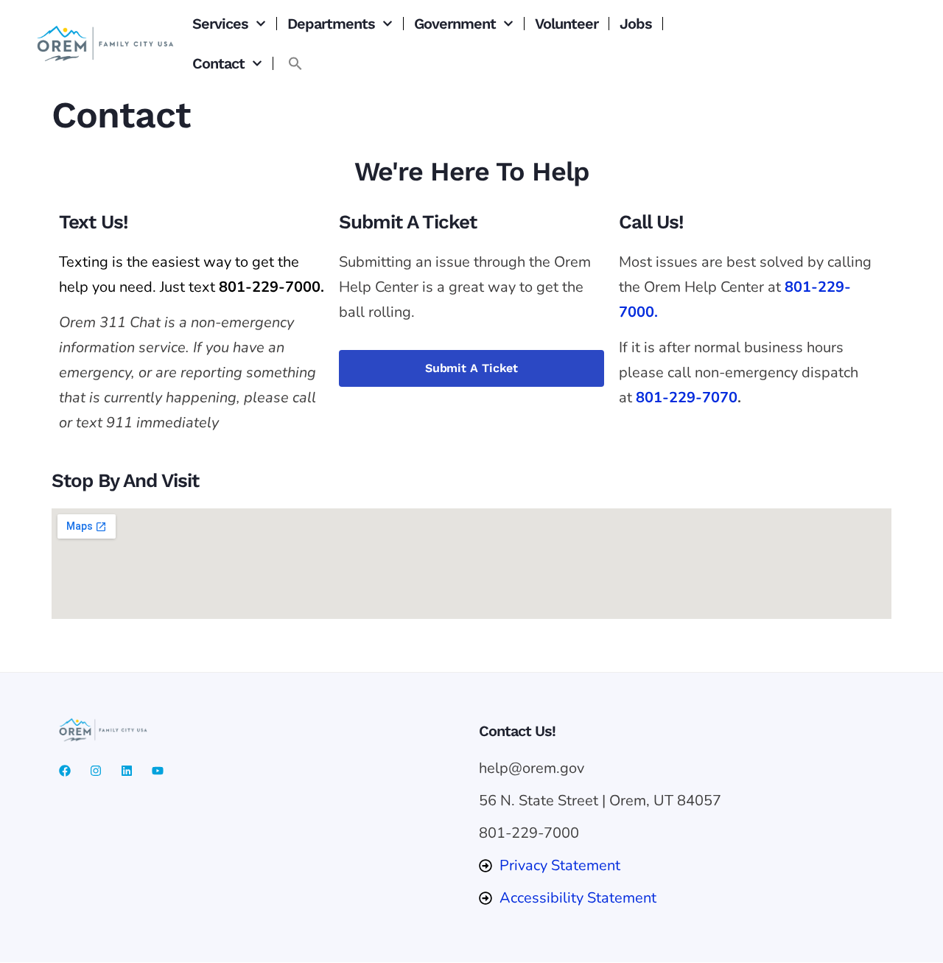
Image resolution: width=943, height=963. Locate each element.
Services (220, 23)
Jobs (636, 23)
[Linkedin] (127, 771)
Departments (331, 23)
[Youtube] (158, 771)
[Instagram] (96, 771)
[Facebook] (65, 771)
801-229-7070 (686, 397)
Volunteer (566, 23)
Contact (218, 63)
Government (455, 23)
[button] (295, 63)
